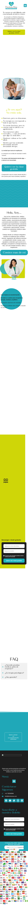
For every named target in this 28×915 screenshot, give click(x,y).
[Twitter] (14, 800)
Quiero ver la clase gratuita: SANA (14, 32)
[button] (25, 5)
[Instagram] (18, 800)
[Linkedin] (22, 800)
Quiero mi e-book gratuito (14, 561)
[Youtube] (10, 800)
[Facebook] (6, 800)
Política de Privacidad (10, 556)
